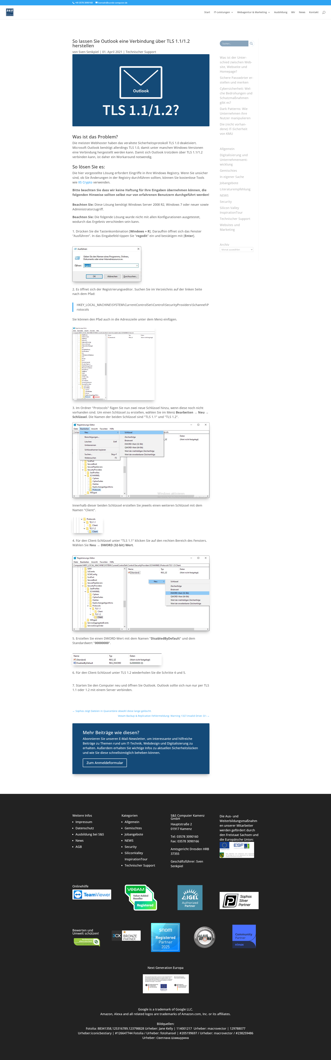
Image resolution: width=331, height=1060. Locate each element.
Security (226, 202)
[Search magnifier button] (251, 43)
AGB (79, 847)
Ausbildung (280, 12)
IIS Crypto (85, 182)
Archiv (224, 244)
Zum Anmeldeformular (105, 762)
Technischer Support (141, 52)
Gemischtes (228, 170)
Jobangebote (229, 183)
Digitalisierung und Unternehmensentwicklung (234, 159)
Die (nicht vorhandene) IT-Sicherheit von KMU (233, 129)
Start (207, 12)
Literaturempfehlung (235, 189)
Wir (293, 12)
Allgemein (227, 149)
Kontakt (314, 12)
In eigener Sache (232, 177)
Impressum (84, 822)
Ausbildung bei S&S (90, 834)
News (302, 12)
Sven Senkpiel (89, 52)
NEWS (224, 195)
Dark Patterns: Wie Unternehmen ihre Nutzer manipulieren (235, 113)
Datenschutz (85, 828)
